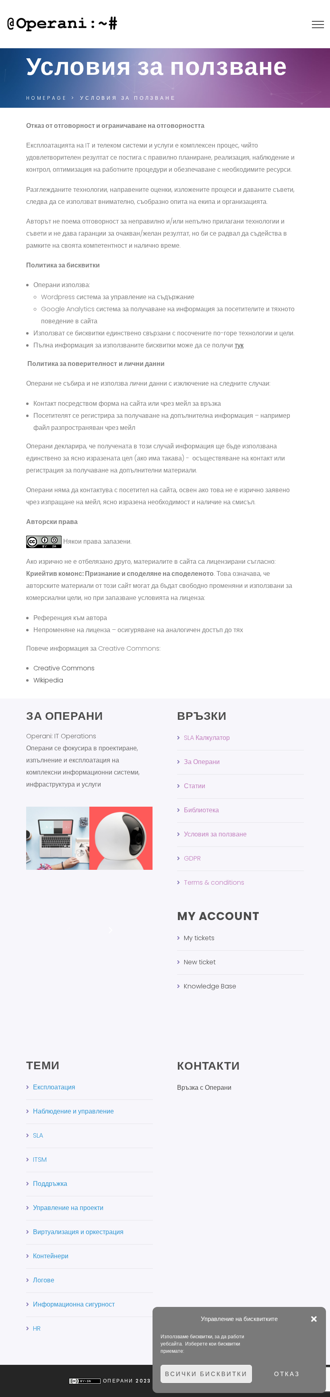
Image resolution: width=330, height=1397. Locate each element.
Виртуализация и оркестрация (78, 1232)
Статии (194, 786)
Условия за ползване (215, 834)
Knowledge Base (210, 986)
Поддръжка (50, 1183)
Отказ (287, 1374)
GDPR (192, 858)
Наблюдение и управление (73, 1111)
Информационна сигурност (74, 1304)
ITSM (40, 1159)
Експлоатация (54, 1087)
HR (37, 1328)
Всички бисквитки (206, 1374)
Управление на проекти (68, 1207)
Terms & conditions (214, 882)
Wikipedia (48, 680)
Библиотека (201, 810)
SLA (38, 1135)
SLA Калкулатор (207, 737)
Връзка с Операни (204, 1087)
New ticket (200, 962)
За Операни (202, 761)
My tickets (199, 938)
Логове (43, 1280)
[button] (314, 1319)
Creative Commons (64, 668)
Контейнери (50, 1256)
